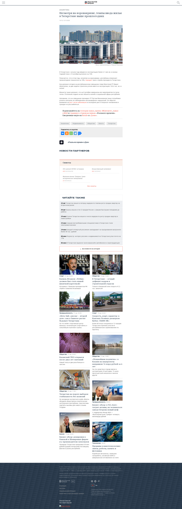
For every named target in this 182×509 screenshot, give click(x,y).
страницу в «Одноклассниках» (83, 113)
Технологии (96, 443)
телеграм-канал (87, 111)
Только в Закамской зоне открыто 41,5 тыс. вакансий (106, 283)
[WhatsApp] (71, 133)
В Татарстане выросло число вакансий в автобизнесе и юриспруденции (90, 243)
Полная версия (64, 501)
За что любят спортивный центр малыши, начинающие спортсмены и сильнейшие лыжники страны (73, 321)
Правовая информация (67, 491)
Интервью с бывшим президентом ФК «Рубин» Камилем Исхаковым (73, 283)
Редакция (62, 486)
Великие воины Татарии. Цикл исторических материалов (74, 178)
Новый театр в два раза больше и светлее (71, 360)
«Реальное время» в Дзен (78, 142)
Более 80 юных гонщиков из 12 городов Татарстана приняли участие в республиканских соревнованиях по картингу (106, 322)
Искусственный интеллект (101, 170)
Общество (91, 123)
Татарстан (111, 123)
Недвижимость (78, 123)
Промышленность (66, 313)
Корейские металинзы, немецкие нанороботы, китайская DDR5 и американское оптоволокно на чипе (106, 452)
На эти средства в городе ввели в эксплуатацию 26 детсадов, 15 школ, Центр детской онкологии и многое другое (107, 367)
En (96, 485)
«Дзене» (93, 115)
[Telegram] (75, 133)
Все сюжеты (91, 186)
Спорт (61, 276)
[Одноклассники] (67, 133)
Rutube (85, 115)
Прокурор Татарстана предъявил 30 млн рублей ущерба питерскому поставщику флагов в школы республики (74, 442)
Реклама (62, 488)
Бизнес (62, 434)
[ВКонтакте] (62, 133)
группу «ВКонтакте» (103, 111)
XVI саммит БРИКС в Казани (73, 170)
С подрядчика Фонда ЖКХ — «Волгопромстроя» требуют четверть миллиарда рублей (107, 410)
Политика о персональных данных (71, 493)
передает (88, 80)
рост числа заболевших (78, 102)
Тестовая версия (65, 503)
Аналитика (64, 10)
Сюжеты (67, 162)
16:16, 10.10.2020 (64, 20)
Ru (93, 485)
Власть (101, 123)
